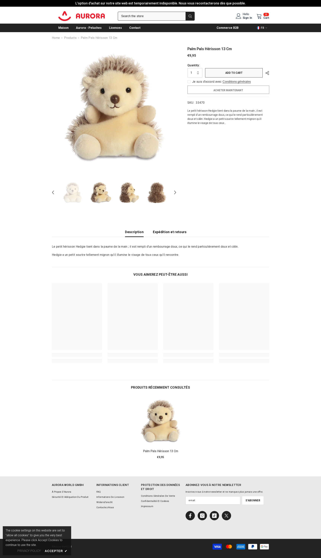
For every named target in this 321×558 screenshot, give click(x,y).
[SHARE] (266, 73)
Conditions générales (237, 81)
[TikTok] (214, 515)
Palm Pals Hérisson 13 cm (160, 451)
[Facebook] (190, 515)
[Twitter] (226, 515)
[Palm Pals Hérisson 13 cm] (160, 421)
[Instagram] (202, 515)
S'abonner (253, 500)
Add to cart (234, 72)
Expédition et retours (170, 232)
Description (134, 232)
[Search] (156, 16)
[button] (53, 192)
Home (56, 38)
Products (70, 38)
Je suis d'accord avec (207, 81)
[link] (77, 355)
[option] (114, 108)
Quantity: (193, 65)
